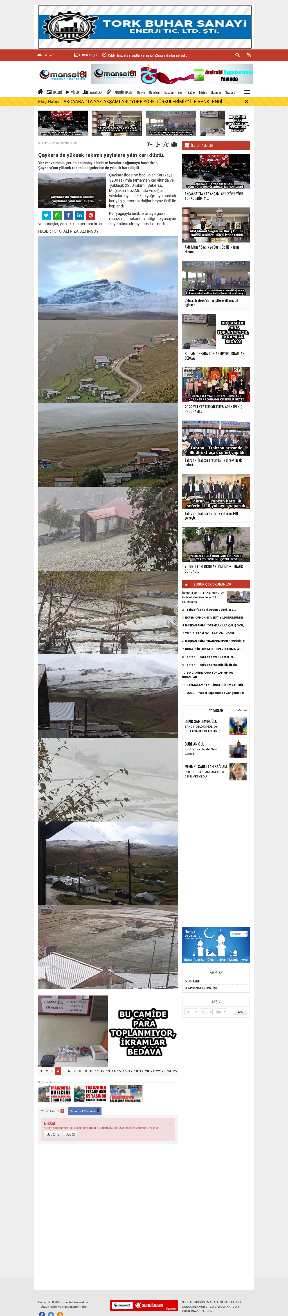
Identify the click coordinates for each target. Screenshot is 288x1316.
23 (164, 1071)
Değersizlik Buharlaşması (201, 774)
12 (102, 1071)
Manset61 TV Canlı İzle (203, 988)
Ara (240, 1012)
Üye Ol (70, 1134)
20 (147, 1071)
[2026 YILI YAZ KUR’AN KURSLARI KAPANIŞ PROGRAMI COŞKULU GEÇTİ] (108, 1031)
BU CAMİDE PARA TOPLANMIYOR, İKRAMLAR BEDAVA (138, 55)
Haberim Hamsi (122, 92)
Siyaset (230, 92)
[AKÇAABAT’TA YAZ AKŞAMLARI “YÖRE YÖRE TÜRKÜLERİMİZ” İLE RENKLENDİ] (63, 123)
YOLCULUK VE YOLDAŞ (200, 751)
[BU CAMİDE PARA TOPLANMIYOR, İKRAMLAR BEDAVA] (225, 123)
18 (136, 1071)
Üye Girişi (53, 1134)
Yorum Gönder (52, 1111)
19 (141, 1071)
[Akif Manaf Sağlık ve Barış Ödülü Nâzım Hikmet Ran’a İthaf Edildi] (117, 123)
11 (97, 1071)
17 (130, 1071)
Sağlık (191, 92)
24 (169, 1071)
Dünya (141, 92)
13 (108, 1071)
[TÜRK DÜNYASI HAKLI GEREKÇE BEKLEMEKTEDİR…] (238, 597)
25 (175, 1071)
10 (91, 1071)
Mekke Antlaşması (197, 728)
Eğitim (203, 92)
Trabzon (168, 92)
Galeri (57, 92)
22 (158, 1071)
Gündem (154, 92)
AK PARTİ (194, 981)
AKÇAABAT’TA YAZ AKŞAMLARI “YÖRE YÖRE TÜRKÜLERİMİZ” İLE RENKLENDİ (142, 101)
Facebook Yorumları (83, 1111)
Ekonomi (216, 92)
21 (153, 1071)
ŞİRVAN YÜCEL (195, 769)
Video (75, 92)
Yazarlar (96, 92)
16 (125, 1071)
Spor (181, 92)
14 (114, 1071)
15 (119, 1071)
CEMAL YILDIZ (194, 723)
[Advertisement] (216, 855)
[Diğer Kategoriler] (247, 92)
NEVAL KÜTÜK (195, 746)
